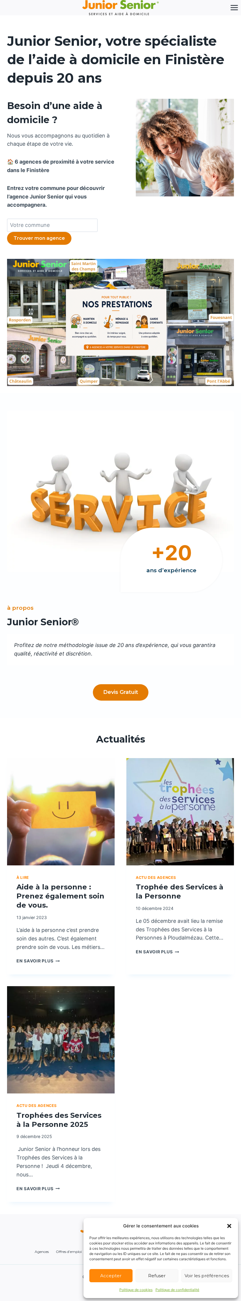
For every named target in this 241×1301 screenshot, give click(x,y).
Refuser (156, 1275)
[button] (229, 1226)
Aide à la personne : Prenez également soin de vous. (60, 896)
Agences (42, 1251)
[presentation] (61, 811)
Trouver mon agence (39, 238)
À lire (22, 877)
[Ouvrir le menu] (234, 7)
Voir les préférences (207, 1275)
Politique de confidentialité (177, 1290)
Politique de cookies (136, 1290)
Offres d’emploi (69, 1251)
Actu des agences (156, 877)
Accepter (110, 1275)
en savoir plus (38, 960)
